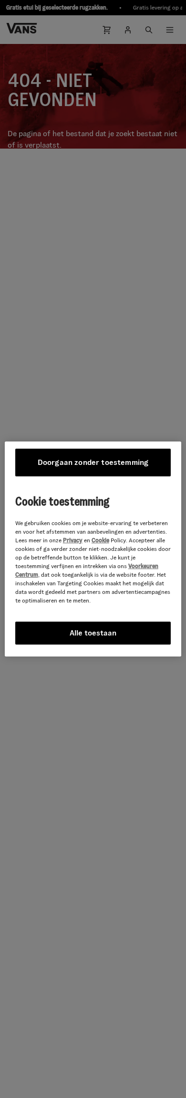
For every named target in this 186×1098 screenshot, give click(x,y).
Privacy (73, 540)
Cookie (100, 540)
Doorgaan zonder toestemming (93, 462)
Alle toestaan (93, 633)
